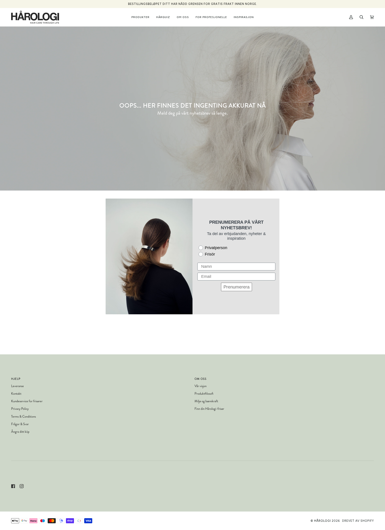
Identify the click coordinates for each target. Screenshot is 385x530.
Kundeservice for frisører (27, 401)
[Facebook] (13, 486)
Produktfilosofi (204, 393)
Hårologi (322, 520)
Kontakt (16, 393)
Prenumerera (236, 286)
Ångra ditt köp (20, 431)
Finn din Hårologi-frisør (209, 408)
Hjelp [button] (15, 379)
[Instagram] (22, 486)
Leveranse (17, 386)
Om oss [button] (201, 379)
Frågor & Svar (20, 424)
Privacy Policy (20, 408)
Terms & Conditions (23, 416)
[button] (140, 17)
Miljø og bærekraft (206, 401)
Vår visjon (201, 386)
